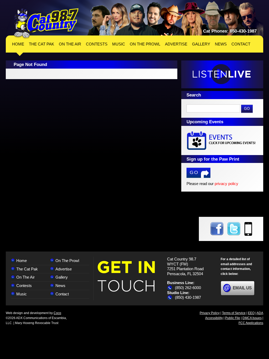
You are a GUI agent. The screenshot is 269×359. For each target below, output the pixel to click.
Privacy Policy (210, 313)
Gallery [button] (201, 44)
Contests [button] (96, 44)
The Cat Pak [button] (41, 44)
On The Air (25, 277)
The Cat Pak (27, 269)
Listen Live (222, 74)
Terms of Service (234, 313)
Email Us (242, 287)
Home (18, 44)
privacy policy (226, 183)
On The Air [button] (70, 44)
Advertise (63, 269)
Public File (232, 318)
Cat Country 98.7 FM (46, 23)
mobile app (248, 229)
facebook (217, 229)
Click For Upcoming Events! (222, 140)
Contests (24, 285)
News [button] (221, 44)
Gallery (61, 277)
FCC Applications (251, 323)
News (60, 285)
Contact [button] (240, 44)
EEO (251, 313)
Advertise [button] (176, 44)
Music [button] (118, 44)
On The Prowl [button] (145, 44)
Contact (62, 294)
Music (21, 294)
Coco (57, 313)
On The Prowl (67, 260)
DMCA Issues (252, 318)
